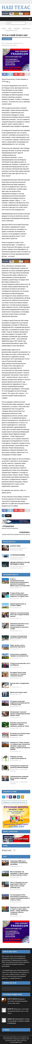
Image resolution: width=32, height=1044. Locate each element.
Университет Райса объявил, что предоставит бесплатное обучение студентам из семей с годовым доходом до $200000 (20, 746)
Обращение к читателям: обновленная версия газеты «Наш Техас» (17, 1001)
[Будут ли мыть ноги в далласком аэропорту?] (5, 647)
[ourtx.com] (4, 1001)
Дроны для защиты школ (18, 692)
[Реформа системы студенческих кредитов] (5, 758)
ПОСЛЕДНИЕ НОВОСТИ (10, 574)
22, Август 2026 (15, 587)
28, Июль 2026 (15, 760)
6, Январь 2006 (15, 557)
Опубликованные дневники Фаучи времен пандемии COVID (19, 778)
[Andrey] (4, 1021)
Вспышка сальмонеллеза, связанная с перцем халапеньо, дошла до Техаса (19, 724)
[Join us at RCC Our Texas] (16, 13)
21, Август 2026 (15, 598)
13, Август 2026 (15, 658)
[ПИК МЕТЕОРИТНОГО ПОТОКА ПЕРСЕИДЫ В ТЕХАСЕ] (5, 564)
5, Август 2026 (15, 737)
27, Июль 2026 (15, 769)
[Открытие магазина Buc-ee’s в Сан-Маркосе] (5, 665)
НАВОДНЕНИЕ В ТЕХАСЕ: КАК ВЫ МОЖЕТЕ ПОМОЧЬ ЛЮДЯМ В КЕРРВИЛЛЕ (18, 1021)
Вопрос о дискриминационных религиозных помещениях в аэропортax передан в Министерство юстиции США (20, 582)
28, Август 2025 (15, 548)
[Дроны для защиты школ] (5, 694)
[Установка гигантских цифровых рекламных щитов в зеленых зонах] (5, 703)
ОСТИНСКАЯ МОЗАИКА (17, 555)
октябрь (16, 28)
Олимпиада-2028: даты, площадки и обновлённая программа (18, 862)
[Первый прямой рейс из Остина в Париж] (5, 605)
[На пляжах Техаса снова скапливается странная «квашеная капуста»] (5, 674)
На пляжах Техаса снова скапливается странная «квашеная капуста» (18, 674)
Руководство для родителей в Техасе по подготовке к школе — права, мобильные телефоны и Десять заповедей (19, 911)
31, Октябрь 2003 (8, 43)
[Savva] (4, 1011)
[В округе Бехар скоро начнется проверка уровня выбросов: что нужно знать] (5, 595)
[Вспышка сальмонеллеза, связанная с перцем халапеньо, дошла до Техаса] (5, 724)
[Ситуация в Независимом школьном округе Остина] (5, 638)
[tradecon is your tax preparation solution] (16, 521)
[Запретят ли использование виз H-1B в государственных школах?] (5, 615)
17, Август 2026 (15, 649)
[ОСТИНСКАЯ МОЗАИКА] (5, 556)
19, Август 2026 (15, 618)
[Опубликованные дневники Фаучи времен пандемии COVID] (5, 778)
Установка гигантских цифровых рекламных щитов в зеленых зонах (20, 703)
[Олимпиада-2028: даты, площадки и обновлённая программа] (5, 863)
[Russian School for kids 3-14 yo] (16, 817)
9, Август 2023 (15, 566)
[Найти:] (16, 23)
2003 (9, 28)
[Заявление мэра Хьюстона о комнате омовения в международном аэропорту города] (5, 625)
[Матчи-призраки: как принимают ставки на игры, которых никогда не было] (5, 873)
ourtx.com (18, 43)
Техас (8, 515)
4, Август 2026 (15, 751)
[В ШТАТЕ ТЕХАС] (5, 548)
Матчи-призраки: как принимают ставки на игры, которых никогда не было (19, 873)
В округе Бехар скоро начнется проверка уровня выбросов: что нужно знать (19, 594)
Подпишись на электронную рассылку (14, 802)
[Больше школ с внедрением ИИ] (5, 685)
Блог (5, 856)
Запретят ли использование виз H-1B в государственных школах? (19, 614)
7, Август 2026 (15, 694)
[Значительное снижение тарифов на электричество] (5, 656)
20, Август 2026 (15, 866)
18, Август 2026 (15, 630)
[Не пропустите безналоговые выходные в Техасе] (5, 735)
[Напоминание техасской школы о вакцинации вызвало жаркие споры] (5, 714)
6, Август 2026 (15, 706)
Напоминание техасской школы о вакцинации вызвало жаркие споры (20, 713)
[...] (21, 978)
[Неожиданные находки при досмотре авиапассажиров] (5, 767)
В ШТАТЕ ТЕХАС (15, 546)
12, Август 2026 (15, 667)
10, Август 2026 (15, 687)
